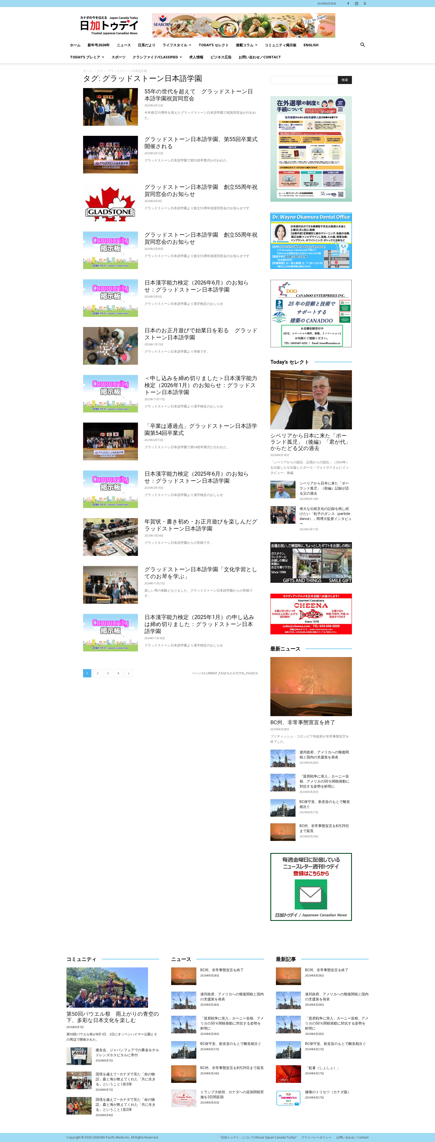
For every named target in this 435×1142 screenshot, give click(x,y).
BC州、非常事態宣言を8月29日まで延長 (232, 1068)
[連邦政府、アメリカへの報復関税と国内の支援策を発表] (283, 758)
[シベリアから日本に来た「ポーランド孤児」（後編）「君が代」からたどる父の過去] (311, 399)
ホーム (75, 45)
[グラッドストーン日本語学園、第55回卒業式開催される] (110, 155)
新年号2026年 (99, 45)
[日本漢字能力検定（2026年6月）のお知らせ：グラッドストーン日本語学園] (110, 298)
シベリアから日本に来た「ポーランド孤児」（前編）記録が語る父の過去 (324, 488)
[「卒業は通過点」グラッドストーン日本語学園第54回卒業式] (110, 441)
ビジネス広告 (221, 57)
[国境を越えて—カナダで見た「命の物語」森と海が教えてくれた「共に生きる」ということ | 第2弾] (79, 1106)
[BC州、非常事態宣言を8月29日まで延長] (283, 832)
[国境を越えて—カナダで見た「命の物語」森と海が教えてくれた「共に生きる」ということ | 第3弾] (79, 1080)
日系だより (147, 45)
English (311, 45)
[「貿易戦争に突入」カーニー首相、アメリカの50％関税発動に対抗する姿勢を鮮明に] (283, 782)
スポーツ (119, 57)
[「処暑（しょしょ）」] (288, 1074)
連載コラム (244, 45)
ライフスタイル (175, 45)
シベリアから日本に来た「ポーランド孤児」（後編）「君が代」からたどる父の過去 (310, 442)
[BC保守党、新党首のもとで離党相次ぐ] (283, 808)
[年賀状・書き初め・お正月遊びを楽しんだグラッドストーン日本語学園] (110, 537)
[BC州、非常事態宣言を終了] (311, 686)
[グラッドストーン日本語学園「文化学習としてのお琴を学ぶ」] (110, 585)
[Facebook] (348, 3)
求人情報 (196, 57)
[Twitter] (365, 3)
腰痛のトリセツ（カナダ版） (328, 1092)
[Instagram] (356, 3)
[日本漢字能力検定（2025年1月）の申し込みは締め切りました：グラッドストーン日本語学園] (110, 632)
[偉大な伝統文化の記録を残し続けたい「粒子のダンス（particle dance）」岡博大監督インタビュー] (283, 515)
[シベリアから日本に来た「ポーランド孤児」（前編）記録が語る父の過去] (283, 489)
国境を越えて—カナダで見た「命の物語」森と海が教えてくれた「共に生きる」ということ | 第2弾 (126, 1104)
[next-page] (128, 673)
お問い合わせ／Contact (260, 57)
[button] (362, 45)
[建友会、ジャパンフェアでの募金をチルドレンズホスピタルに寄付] (79, 1056)
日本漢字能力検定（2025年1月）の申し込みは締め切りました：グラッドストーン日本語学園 (199, 624)
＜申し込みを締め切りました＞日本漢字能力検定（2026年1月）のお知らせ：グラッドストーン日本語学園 (200, 385)
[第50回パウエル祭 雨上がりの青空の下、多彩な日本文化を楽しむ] (112, 987)
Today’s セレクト (214, 45)
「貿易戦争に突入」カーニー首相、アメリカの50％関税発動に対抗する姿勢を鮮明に (324, 781)
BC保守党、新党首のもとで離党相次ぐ (230, 1044)
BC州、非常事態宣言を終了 (302, 722)
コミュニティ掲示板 (281, 45)
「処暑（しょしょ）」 (322, 1068)
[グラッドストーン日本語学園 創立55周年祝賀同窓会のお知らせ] (110, 202)
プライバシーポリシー (316, 1137)
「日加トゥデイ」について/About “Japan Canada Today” (257, 1137)
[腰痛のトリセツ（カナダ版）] (288, 1098)
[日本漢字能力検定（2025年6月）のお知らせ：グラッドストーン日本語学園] (110, 489)
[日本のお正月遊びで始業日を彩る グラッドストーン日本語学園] (110, 346)
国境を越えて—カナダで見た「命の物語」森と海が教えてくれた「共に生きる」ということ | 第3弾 (126, 1079)
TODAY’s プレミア (85, 57)
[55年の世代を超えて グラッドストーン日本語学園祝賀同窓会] (110, 107)
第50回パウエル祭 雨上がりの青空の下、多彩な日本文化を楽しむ (112, 1017)
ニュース (124, 45)
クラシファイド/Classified (155, 57)
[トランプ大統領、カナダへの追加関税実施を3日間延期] (183, 1098)
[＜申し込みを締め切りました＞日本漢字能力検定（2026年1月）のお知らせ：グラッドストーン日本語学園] (110, 394)
